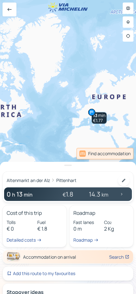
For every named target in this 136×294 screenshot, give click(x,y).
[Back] (9, 9)
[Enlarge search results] (68, 165)
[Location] (128, 36)
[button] (99, 118)
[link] (105, 153)
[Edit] (123, 180)
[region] (68, 147)
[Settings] (128, 22)
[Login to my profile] (128, 8)
